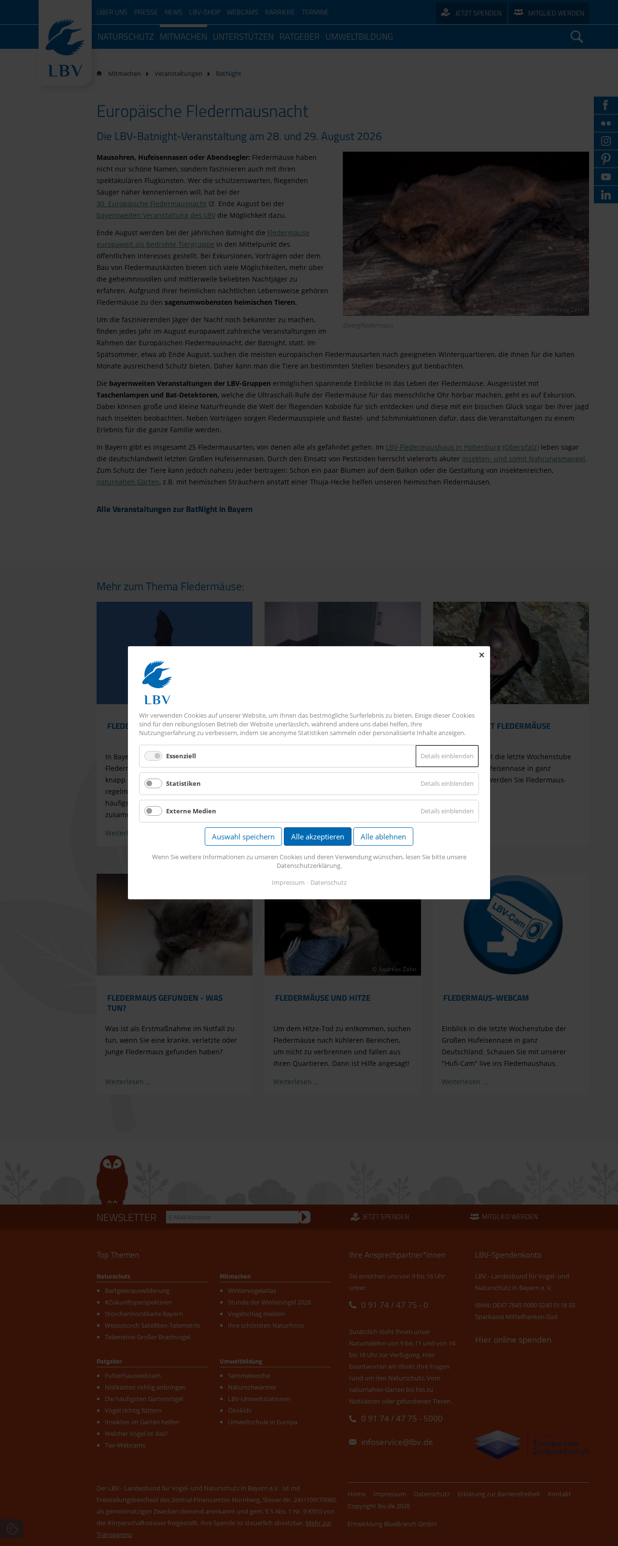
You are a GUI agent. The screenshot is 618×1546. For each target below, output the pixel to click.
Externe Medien (191, 811)
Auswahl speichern (243, 837)
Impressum (288, 883)
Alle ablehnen (383, 837)
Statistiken (183, 783)
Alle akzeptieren (317, 837)
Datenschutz (328, 883)
